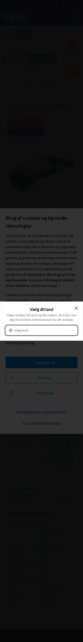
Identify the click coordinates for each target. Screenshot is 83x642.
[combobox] (41, 330)
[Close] (76, 308)
